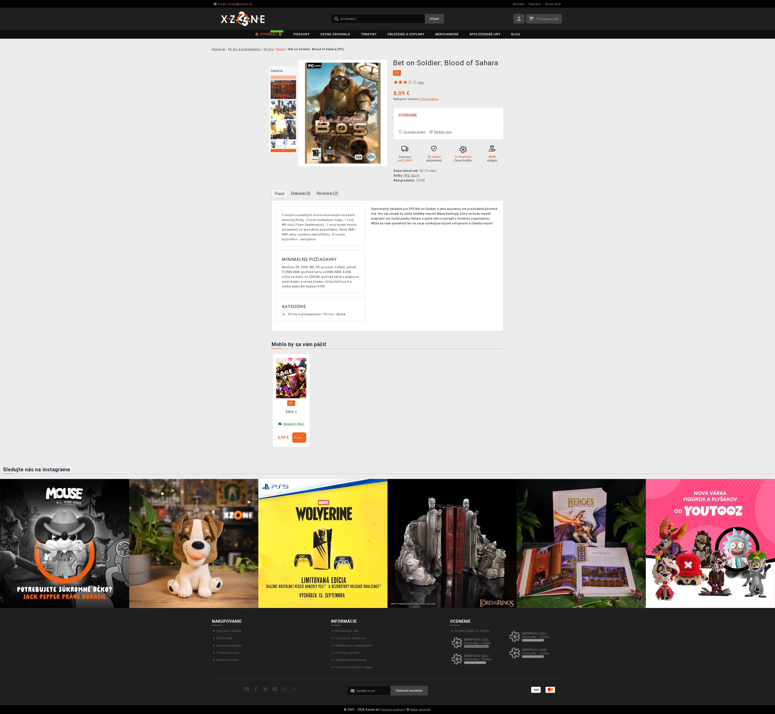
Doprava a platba (229, 631)
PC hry (328, 314)
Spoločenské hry (484, 34)
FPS (407, 175)
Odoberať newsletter (409, 690)
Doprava (535, 4)
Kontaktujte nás (346, 631)
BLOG (515, 34)
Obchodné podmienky (351, 660)
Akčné (341, 314)
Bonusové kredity (229, 645)
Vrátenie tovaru (228, 652)
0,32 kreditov (429, 99)
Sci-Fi (415, 175)
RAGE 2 (291, 412)
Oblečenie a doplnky (406, 34)
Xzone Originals (335, 34)
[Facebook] (256, 689)
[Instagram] (285, 689)
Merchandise (447, 34)
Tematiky (369, 34)
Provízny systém (347, 652)
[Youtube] (275, 689)
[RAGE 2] (291, 378)
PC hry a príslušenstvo (304, 314)
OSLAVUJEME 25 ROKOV (472, 631)
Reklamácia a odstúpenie (353, 645)
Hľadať (434, 19)
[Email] (246, 689)
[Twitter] (266, 689)
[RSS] (294, 689)
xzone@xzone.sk (235, 4)
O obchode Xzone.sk (350, 638)
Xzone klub (553, 4)
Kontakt (518, 4)
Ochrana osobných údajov (354, 667)
